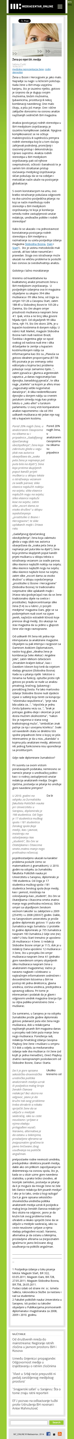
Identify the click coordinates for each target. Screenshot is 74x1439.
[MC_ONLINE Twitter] (53, 1434)
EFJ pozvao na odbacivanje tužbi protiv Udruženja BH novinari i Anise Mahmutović (35, 1405)
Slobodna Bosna (35, 244)
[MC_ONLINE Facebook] (48, 1434)
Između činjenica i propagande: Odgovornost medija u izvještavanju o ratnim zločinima (34, 1362)
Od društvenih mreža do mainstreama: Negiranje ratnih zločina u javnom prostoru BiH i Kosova (34, 1345)
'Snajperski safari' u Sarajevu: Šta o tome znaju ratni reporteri (36, 1391)
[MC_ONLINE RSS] (59, 1434)
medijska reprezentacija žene (28, 69)
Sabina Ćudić (19, 64)
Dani (50, 244)
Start (15, 248)
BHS (70, 2)
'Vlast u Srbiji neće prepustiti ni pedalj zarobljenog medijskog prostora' (34, 1378)
